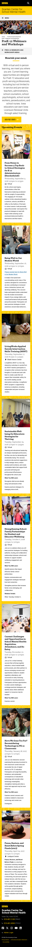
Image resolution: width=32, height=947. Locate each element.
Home (3, 36)
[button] (28, 3)
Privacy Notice (5, 939)
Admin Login (8, 933)
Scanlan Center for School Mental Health (14, 10)
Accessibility (6, 942)
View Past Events (10, 119)
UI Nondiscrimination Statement (19, 939)
